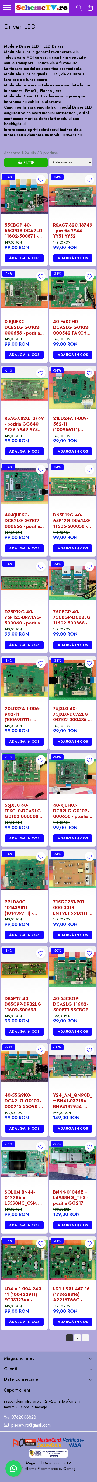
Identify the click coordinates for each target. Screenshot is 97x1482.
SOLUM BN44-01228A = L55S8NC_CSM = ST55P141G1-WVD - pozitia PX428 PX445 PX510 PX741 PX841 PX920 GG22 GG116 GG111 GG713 (24, 1198)
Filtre (28, 162)
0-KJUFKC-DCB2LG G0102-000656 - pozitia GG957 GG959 (22, 327)
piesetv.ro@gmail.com (30, 1425)
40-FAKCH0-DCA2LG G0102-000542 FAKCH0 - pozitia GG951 (72, 327)
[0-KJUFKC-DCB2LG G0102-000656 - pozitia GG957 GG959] (24, 292)
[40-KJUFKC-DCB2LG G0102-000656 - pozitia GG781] (24, 486)
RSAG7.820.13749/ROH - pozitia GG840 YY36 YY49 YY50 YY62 (24, 424)
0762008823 (23, 1417)
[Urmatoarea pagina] (85, 1337)
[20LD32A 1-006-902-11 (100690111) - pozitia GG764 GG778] (24, 679)
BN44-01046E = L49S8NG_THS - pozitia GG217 (70, 1198)
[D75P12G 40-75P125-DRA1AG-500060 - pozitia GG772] (24, 583)
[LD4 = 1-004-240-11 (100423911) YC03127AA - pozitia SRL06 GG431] (24, 1260)
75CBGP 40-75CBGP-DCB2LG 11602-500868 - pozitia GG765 (72, 617)
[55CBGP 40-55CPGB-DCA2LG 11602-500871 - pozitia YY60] (24, 196)
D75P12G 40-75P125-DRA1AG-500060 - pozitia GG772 (23, 617)
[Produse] (7, 8)
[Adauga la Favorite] (41, 179)
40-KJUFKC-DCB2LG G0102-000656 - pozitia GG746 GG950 (71, 811)
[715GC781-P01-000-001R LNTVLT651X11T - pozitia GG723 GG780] (72, 873)
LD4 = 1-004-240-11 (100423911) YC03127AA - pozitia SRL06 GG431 (24, 1294)
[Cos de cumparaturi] (90, 8)
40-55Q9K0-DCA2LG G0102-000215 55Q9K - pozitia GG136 (23, 1101)
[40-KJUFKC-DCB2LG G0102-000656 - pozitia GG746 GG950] (72, 776)
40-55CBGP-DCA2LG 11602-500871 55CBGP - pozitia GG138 (72, 1004)
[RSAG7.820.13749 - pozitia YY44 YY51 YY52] (72, 196)
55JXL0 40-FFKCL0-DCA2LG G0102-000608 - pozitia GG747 (23, 811)
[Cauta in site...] (79, 8)
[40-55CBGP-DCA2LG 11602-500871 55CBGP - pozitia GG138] (72, 969)
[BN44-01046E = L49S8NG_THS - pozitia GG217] (72, 1163)
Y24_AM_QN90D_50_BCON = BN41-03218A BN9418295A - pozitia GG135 (72, 1101)
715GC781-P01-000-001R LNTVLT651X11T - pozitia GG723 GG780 (72, 907)
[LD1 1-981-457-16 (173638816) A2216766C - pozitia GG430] (72, 1260)
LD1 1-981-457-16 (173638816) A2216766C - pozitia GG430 (71, 1294)
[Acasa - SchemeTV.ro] (42, 8)
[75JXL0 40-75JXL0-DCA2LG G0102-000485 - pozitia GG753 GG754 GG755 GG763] (72, 679)
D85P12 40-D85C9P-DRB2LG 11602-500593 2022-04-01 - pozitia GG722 (23, 1004)
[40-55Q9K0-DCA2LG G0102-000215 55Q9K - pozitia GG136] (24, 1066)
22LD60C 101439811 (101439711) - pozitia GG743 (20, 907)
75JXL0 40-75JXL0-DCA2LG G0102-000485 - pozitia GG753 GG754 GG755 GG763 (71, 714)
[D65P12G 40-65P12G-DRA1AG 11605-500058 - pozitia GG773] (72, 486)
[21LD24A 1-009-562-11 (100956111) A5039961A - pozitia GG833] (72, 389)
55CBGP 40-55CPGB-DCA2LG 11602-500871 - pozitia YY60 (24, 230)
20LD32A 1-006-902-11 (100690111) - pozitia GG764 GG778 (22, 714)
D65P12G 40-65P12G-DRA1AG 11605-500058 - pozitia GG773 (71, 520)
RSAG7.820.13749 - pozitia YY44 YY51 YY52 (72, 230)
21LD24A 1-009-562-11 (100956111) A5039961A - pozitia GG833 (70, 424)
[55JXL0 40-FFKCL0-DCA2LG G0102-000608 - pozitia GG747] (24, 776)
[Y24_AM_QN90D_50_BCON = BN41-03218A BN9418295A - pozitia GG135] (72, 1066)
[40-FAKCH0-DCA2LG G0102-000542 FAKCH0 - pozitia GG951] (72, 292)
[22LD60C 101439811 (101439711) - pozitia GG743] (24, 873)
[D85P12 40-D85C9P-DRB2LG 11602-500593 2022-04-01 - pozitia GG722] (24, 969)
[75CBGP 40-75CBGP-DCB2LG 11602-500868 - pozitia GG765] (72, 583)
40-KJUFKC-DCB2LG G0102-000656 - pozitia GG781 (22, 520)
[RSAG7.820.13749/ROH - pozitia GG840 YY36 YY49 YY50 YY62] (24, 389)
